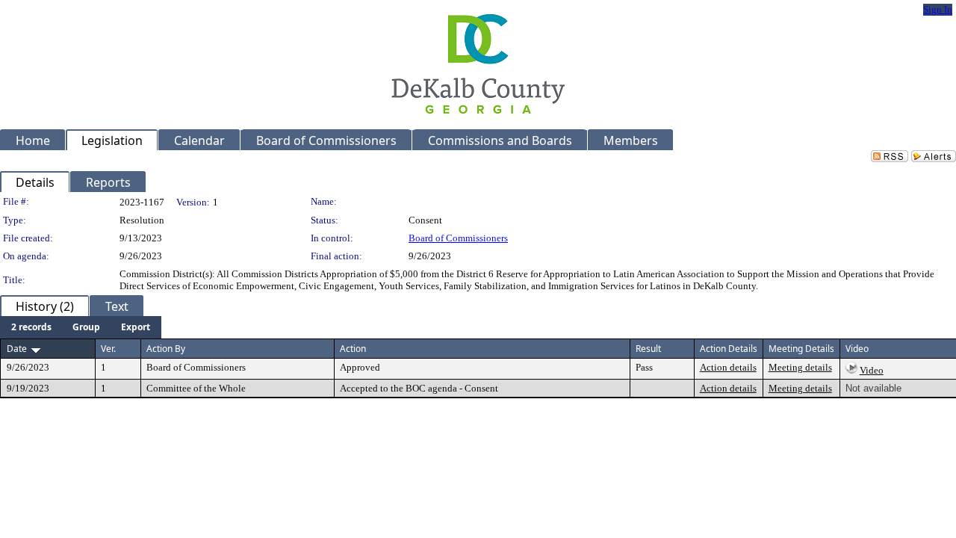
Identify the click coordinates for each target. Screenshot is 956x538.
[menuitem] (31, 327)
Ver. (108, 348)
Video (872, 370)
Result (648, 348)
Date (17, 348)
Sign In (937, 9)
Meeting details (800, 367)
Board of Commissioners (458, 238)
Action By (165, 348)
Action (353, 348)
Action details (728, 367)
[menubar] (80, 327)
